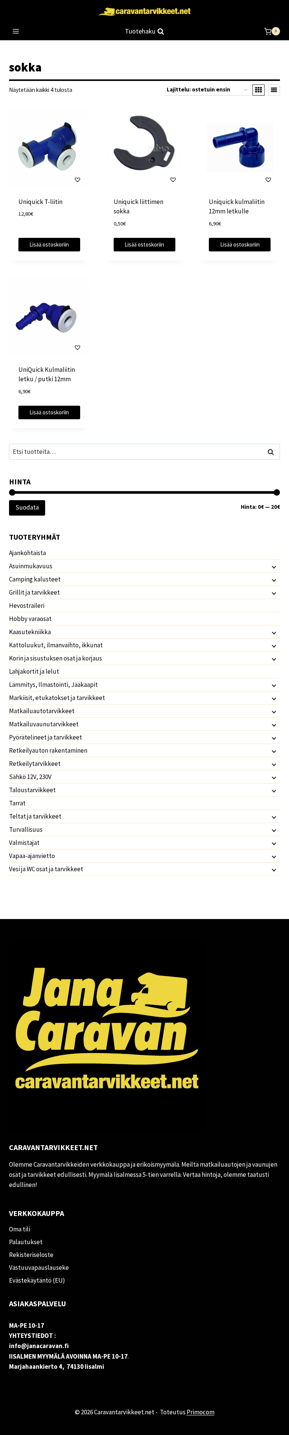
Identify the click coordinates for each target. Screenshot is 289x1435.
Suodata (27, 507)
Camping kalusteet (35, 579)
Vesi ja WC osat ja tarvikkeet (46, 869)
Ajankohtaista (27, 553)
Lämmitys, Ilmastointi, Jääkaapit (53, 684)
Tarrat (17, 803)
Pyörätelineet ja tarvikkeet (45, 737)
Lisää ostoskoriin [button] (49, 244)
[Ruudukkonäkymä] (258, 90)
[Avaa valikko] (16, 31)
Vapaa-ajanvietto (32, 856)
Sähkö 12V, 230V (30, 777)
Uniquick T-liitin (40, 202)
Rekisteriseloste (31, 1255)
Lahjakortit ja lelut (34, 671)
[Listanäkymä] (274, 90)
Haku (273, 451)
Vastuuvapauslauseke (39, 1267)
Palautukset (26, 1242)
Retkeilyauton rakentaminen (48, 750)
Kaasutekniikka (30, 632)
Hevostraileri (26, 605)
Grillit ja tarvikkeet (34, 592)
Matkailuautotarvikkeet (42, 711)
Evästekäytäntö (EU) (37, 1280)
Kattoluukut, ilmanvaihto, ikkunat (56, 645)
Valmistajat (24, 842)
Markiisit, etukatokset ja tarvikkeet (57, 698)
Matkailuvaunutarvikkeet (44, 724)
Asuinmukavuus (30, 566)
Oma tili (19, 1229)
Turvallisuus (26, 829)
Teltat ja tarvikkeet (35, 816)
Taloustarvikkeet (32, 790)
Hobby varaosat (30, 619)
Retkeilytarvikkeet (35, 763)
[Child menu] (273, 566)
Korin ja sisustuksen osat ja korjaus (55, 658)
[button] (56, 179)
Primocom (200, 1412)
